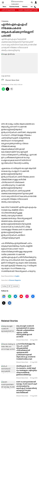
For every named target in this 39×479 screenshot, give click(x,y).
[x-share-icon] (7, 90)
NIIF (10, 286)
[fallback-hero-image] (8, 329)
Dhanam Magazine (15, 280)
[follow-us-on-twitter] (3, 302)
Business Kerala (14, 7)
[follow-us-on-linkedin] (9, 302)
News (4, 7)
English (17, 276)
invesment (15, 286)
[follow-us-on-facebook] (32, 296)
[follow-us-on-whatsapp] (9, 296)
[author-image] (3, 80)
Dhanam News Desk (12, 80)
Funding (4, 286)
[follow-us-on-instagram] (27, 296)
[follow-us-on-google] (3, 296)
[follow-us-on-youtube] (21, 296)
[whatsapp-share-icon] (3, 90)
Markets (24, 7)
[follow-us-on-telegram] (15, 296)
